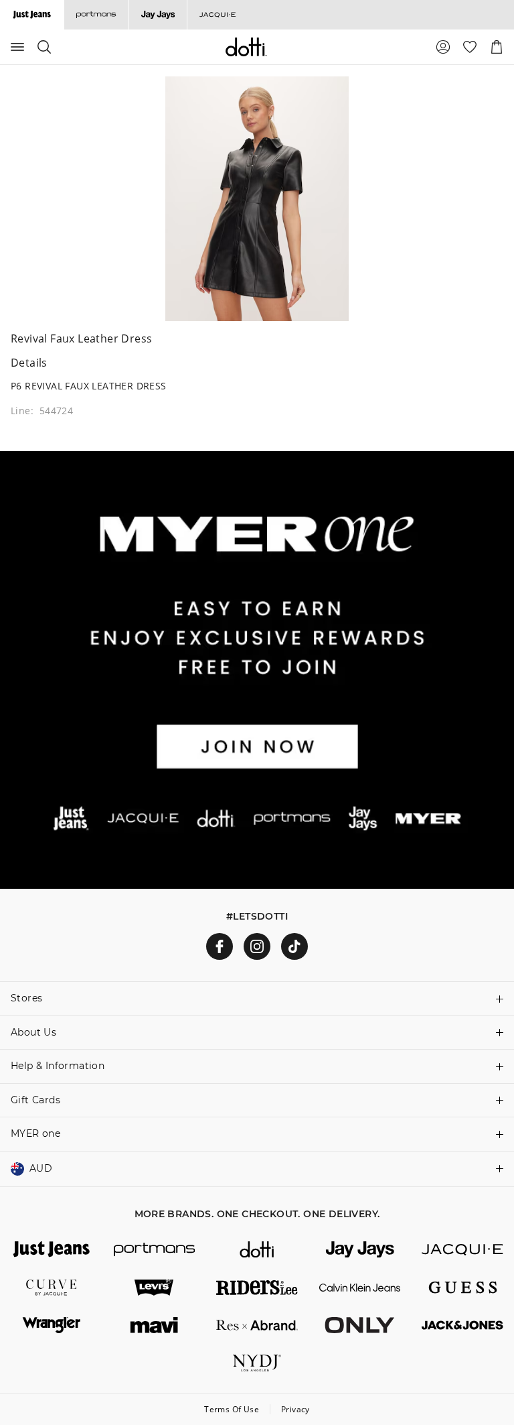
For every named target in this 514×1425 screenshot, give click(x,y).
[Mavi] (154, 1325)
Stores (26, 998)
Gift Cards (35, 1100)
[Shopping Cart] (497, 47)
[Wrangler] (51, 1325)
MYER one (35, 1133)
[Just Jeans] (51, 1249)
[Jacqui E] (217, 14)
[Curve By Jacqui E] (51, 1288)
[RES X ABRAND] (257, 1325)
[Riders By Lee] (257, 1288)
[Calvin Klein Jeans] (360, 1288)
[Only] (360, 1325)
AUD (40, 1168)
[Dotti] (257, 1249)
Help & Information (57, 1066)
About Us (33, 1032)
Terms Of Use (231, 1409)
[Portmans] (96, 14)
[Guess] (462, 1288)
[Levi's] (154, 1288)
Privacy (295, 1409)
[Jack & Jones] (462, 1325)
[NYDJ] (257, 1363)
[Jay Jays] (157, 14)
